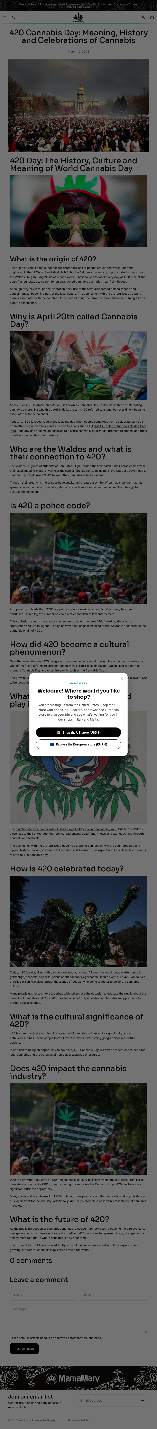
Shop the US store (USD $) (78, 732)
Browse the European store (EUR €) (78, 744)
